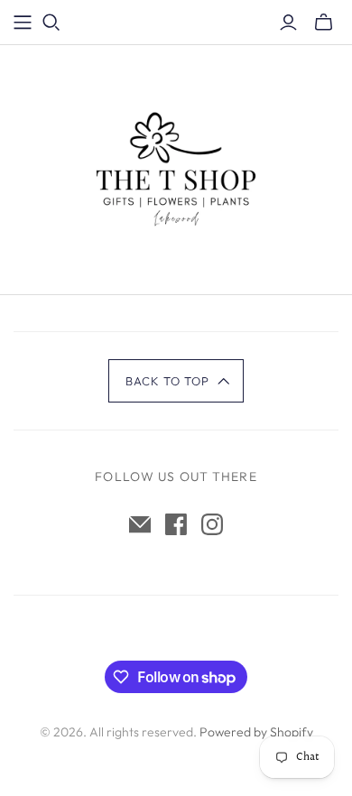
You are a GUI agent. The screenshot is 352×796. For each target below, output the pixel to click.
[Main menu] (23, 23)
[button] (176, 381)
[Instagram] (212, 524)
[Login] (288, 22)
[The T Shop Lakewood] (176, 166)
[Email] (140, 524)
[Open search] (51, 23)
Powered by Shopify (256, 732)
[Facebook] (176, 524)
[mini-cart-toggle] (323, 22)
